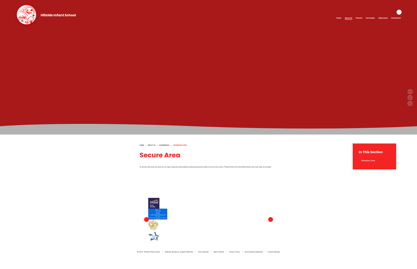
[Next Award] (270, 219)
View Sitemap (203, 252)
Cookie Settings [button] (274, 252)
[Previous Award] (146, 219)
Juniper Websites (186, 252)
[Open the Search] (399, 12)
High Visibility (218, 252)
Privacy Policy (234, 252)
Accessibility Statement (254, 252)
